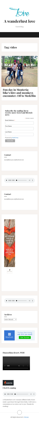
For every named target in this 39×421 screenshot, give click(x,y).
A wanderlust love (19, 21)
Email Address (10, 120)
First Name (8, 126)
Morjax (26, 417)
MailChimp (15, 137)
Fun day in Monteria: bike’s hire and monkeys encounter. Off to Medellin (19, 93)
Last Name (8, 132)
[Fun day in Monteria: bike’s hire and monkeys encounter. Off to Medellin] (20, 73)
